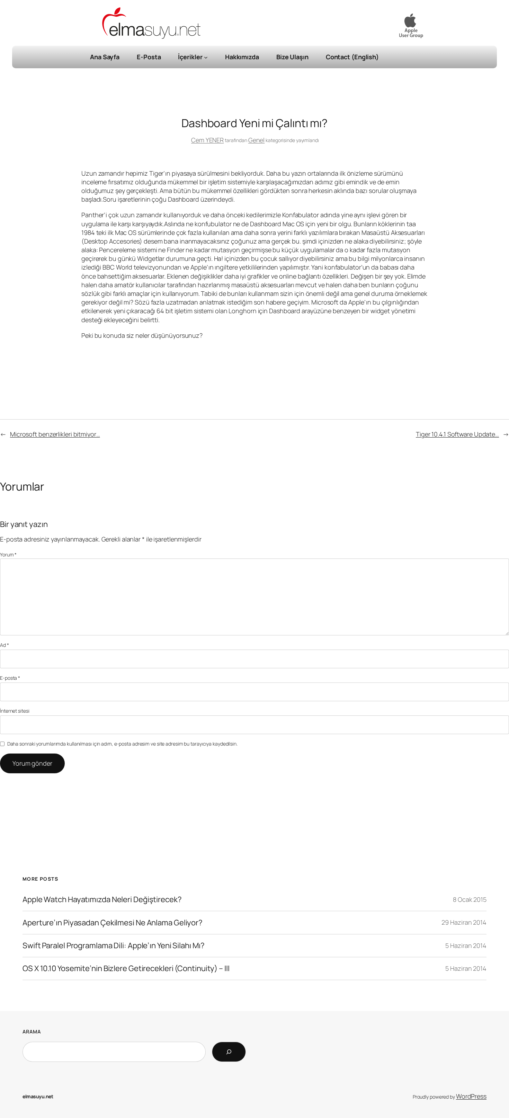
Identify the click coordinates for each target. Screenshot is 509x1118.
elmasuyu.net (38, 1096)
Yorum (8, 554)
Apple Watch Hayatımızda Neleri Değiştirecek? (102, 899)
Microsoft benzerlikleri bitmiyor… (55, 434)
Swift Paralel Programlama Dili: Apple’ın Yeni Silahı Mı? (113, 945)
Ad (4, 645)
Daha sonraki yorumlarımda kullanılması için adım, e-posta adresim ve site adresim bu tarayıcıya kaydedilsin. (122, 743)
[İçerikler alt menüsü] (206, 57)
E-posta (10, 678)
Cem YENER (207, 140)
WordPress (471, 1096)
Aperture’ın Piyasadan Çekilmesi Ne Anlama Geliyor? (113, 922)
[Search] (229, 1052)
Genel (256, 140)
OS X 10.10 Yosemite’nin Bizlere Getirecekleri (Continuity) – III (126, 968)
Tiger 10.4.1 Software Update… (457, 434)
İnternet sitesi (14, 710)
